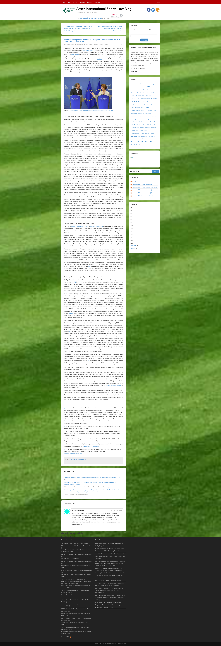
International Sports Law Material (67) (142, 193)
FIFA (135, 101)
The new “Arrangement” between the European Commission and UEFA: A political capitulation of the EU (92, 477)
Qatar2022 (147, 127)
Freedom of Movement (147, 104)
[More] (71, 551)
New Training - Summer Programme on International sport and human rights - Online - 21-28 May (109, 584)
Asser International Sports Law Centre (90, 18)
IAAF (155, 110)
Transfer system (146, 139)
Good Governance (135, 107)
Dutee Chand (141, 95)
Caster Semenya (134, 90)
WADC (150, 141)
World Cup (141, 144)
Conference (133, 92)
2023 (132, 234)
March (133, 248)
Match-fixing (141, 121)
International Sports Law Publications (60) (143, 196)
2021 (132, 228)
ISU (149, 116)
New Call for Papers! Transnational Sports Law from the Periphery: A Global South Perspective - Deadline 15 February (110, 598)
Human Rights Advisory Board (137, 110)
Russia (145, 130)
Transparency (154, 139)
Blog (87, 44)
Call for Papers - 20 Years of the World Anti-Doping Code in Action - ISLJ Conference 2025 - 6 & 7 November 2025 (109, 590)
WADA (146, 142)
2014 (132, 208)
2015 (132, 211)
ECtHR (150, 95)
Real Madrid (153, 127)
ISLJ (147, 116)
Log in (158, 2)
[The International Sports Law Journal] (132, 157)
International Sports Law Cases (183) (142, 184)
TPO (155, 136)
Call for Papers (143, 87)
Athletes (148, 84)
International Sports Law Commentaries (98, 44)
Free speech (145, 101)
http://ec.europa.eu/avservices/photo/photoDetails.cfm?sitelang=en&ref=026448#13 (91, 110)
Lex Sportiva (140, 119)
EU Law (133, 98)
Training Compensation (136, 139)
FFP (132, 101)
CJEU (140, 90)
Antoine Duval (79, 44)
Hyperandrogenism (149, 110)
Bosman (136, 87)
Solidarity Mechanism (135, 133)
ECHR (146, 95)
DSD (136, 95)
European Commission (78, 459)
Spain (142, 133)
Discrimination (146, 92)
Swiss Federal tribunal (142, 136)
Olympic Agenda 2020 (144, 124)
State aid (152, 133)
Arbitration (142, 84)
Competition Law (147, 90)
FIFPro (139, 101)
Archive (69, 2)
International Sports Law (136, 116)
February (133, 245)
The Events (97, 2)
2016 (132, 213)
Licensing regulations (149, 119)
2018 (132, 219)
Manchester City (134, 121)
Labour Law (154, 116)
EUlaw (70, 459)
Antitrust (137, 84)
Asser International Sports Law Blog (103, 9)
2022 (132, 231)
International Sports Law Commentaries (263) (144, 187)
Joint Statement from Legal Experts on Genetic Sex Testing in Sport (109, 545)
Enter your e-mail (136, 33)
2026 (134, 245)
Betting (152, 84)
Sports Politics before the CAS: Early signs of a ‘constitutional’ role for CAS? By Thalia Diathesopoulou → (110, 29)
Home (63, 2)
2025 (132, 240)
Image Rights (134, 113)
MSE (132, 124)
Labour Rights (134, 119)
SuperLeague (134, 136)
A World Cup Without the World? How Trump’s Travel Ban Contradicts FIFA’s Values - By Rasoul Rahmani (109, 550)
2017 (132, 216)
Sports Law (147, 133)
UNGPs (141, 141)
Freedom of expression (136, 104)
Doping (152, 93)
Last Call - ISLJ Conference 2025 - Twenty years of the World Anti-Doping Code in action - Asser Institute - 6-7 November (110, 556)
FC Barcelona (154, 98)
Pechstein (142, 127)
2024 (132, 237)
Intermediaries (148, 113)
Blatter (132, 87)
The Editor (89, 2)
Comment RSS (65, 637)
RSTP (137, 130)
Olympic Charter (153, 124)
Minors (147, 121)
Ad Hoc (132, 84)
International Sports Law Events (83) (142, 190)
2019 (132, 222)
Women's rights (134, 144)
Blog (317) (135, 181)
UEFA (86, 459)
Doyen (132, 95)
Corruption (139, 92)
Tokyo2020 (150, 136)
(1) (122, 44)
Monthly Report (153, 122)
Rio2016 (133, 130)
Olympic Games (135, 127)
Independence (141, 113)
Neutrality (136, 124)
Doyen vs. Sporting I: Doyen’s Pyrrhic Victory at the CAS (76, 554)
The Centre (82, 2)
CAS (148, 87)
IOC (143, 116)
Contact (75, 2)
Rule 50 (141, 130)
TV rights (133, 141)
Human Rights (145, 107)
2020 (132, 225)
